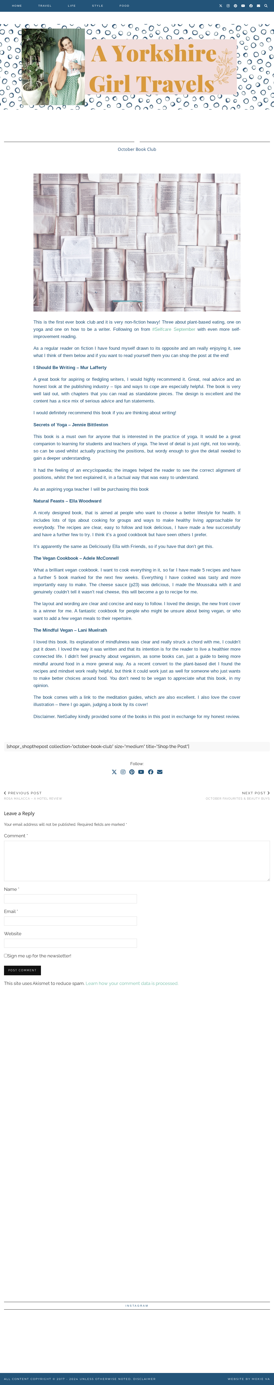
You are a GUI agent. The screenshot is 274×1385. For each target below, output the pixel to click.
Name (11, 889)
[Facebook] (251, 6)
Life (72, 5)
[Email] (259, 6)
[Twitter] (221, 6)
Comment (16, 835)
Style (98, 5)
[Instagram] (228, 6)
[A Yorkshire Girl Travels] (137, 67)
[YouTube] (243, 6)
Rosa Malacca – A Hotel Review (33, 795)
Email (11, 911)
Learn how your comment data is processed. (132, 983)
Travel (45, 5)
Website (12, 933)
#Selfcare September (173, 329)
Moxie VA (261, 1379)
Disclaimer (144, 1379)
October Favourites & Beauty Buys (238, 795)
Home (17, 5)
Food (125, 5)
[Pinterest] (236, 6)
